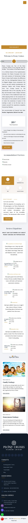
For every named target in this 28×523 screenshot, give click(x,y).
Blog (5, 472)
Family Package (9, 382)
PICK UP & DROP (20, 191)
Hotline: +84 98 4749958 (10, 491)
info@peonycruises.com (9, 507)
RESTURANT (7, 182)
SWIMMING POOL (20, 182)
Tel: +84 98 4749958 (9, 511)
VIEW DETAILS (6, 393)
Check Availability (14, 47)
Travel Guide (6, 469)
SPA (8, 191)
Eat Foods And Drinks (9, 201)
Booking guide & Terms (9, 464)
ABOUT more (7, 147)
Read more (8, 218)
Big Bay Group (17, 518)
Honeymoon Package (10, 417)
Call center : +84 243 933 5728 (11, 488)
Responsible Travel (8, 467)
